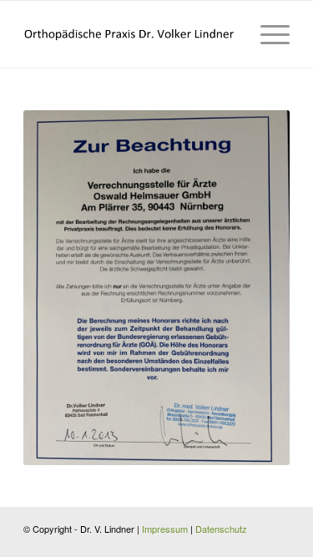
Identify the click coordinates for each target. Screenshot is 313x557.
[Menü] (267, 34)
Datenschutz (221, 528)
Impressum (165, 528)
